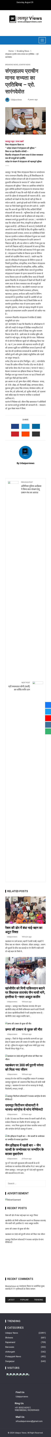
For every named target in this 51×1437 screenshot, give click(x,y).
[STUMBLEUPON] (25, 434)
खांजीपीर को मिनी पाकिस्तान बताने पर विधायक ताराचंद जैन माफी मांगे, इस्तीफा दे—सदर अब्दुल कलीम (25, 992)
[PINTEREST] (15, 434)
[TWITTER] (25, 426)
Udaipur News (24, 65)
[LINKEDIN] (36, 426)
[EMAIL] (36, 434)
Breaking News (11, 65)
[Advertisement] (25, 1261)
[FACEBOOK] (15, 426)
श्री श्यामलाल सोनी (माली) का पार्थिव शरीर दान (19, 686)
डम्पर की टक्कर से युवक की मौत (23, 1029)
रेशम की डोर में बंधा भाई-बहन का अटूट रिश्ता (21, 1215)
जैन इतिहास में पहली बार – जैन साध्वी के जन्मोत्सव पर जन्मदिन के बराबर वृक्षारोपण (24, 1149)
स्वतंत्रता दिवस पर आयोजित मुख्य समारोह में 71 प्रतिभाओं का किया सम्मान (24, 1287)
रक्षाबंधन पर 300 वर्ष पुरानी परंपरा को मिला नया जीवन (25, 1234)
